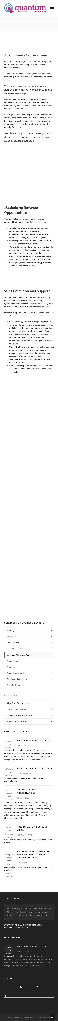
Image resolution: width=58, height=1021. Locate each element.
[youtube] (36, 986)
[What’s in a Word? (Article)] (9, 772)
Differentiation (13, 643)
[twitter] (29, 986)
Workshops (29, 461)
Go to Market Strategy (16, 649)
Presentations (13, 661)
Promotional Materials (16, 673)
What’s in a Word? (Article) (34, 768)
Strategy (29, 399)
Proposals (11, 667)
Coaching (29, 493)
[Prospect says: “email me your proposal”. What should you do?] (9, 855)
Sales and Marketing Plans (18, 655)
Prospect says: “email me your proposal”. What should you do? (33, 855)
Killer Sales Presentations (18, 703)
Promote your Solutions (17, 721)
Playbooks (29, 430)
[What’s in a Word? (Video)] (9, 744)
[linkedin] (21, 986)
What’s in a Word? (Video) (33, 741)
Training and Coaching (17, 679)
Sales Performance (15, 685)
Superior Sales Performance (19, 715)
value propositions (41, 247)
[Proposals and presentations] (9, 793)
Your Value (11, 637)
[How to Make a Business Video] (9, 830)
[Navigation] (52, 8)
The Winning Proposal (16, 709)
